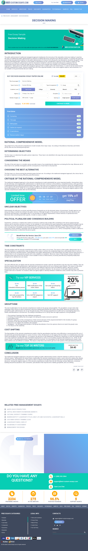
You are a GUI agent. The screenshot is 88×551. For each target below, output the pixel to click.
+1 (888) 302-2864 (60, 476)
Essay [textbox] (64, 85)
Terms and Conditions (36, 517)
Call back (38, 2)
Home (8, 9)
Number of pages (14, 97)
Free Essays (67, 506)
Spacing (56, 97)
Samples (65, 9)
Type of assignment (51, 85)
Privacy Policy (34, 520)
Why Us (8, 506)
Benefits (14, 506)
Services (15, 9)
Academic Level (14, 89)
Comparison (5, 525)
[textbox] (72, 93)
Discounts (37, 9)
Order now (68, 2)
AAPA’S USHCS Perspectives (16, 409)
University (52, 89)
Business (4, 520)
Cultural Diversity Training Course (19, 414)
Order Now (22, 9)
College (41, 89)
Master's (65, 89)
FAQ (71, 9)
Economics (4, 527)
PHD (76, 89)
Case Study (4, 522)
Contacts (78, 506)
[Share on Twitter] (77, 369)
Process (28, 506)
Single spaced (65, 98)
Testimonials (56, 9)
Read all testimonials (25, 439)
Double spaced (75, 98)
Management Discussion (15, 427)
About (3, 506)
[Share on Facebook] (73, 369)
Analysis (4, 517)
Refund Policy (34, 522)
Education (4, 530)
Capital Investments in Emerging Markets (22, 412)
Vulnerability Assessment (16, 425)
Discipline (55, 93)
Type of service (14, 85)
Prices (30, 9)
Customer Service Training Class (19, 419)
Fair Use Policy (34, 527)
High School (28, 89)
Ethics (3, 532)
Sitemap (84, 506)
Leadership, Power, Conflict (17, 422)
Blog (61, 506)
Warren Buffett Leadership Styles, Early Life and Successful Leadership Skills (36, 417)
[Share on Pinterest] (81, 369)
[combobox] (70, 85)
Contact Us (78, 9)
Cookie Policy (34, 525)
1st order (58, 76)
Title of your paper (13, 81)
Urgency (16, 93)
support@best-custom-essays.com (66, 481)
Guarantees (46, 9)
